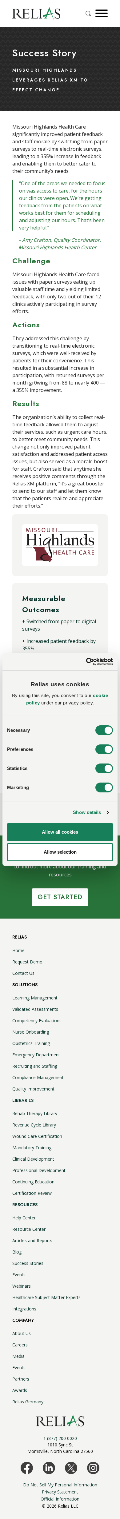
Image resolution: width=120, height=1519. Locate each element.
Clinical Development (33, 1159)
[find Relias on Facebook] (27, 1467)
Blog (17, 1252)
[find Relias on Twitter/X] (71, 1467)
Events (19, 1275)
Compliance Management (38, 1077)
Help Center (24, 1218)
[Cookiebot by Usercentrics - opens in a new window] (86, 662)
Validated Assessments (35, 1009)
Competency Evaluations (37, 1020)
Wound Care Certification (37, 1136)
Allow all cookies (60, 832)
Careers (20, 1345)
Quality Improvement (33, 1089)
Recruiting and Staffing (34, 1066)
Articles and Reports (32, 1240)
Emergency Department (36, 1055)
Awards (19, 1390)
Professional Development (39, 1170)
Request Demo (27, 962)
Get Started (60, 897)
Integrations (24, 1309)
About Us (21, 1333)
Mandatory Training (31, 1147)
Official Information (60, 1499)
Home (18, 950)
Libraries (23, 1100)
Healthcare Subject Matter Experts (46, 1297)
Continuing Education (33, 1182)
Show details (87, 812)
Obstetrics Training (31, 1043)
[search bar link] (89, 13)
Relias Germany (27, 1402)
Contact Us (23, 973)
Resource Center (29, 1229)
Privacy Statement (60, 1492)
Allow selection (60, 852)
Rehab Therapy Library (34, 1113)
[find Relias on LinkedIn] (49, 1467)
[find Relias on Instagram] (93, 1467)
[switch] (104, 749)
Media (18, 1356)
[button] (101, 13)
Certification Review (32, 1193)
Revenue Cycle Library (34, 1125)
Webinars (21, 1286)
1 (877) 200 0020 (60, 1438)
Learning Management (35, 998)
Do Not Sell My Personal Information (60, 1485)
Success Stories (27, 1263)
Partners (20, 1379)
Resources (25, 1205)
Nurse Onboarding (30, 1032)
